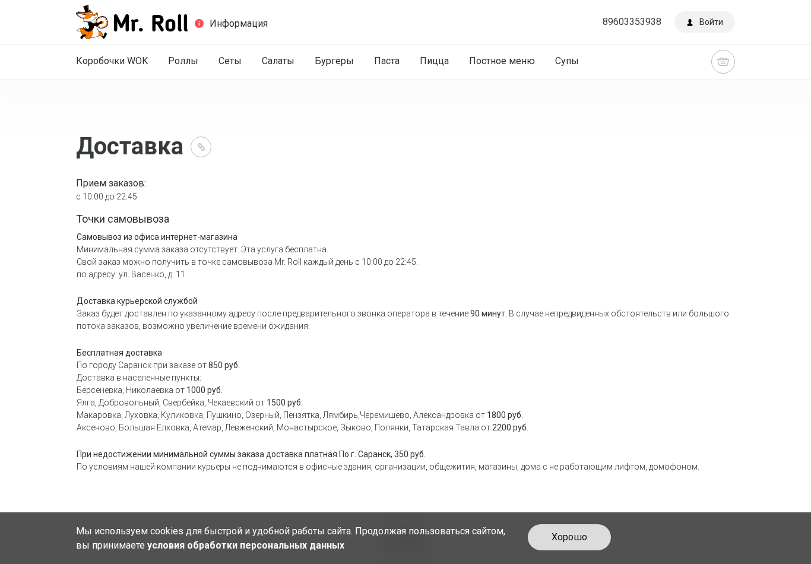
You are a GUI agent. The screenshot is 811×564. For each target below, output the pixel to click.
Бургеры (334, 60)
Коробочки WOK (112, 60)
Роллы (183, 60)
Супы (567, 60)
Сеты (230, 60)
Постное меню (502, 60)
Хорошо (569, 537)
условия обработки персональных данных (245, 545)
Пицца (434, 60)
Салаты (278, 60)
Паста (387, 60)
